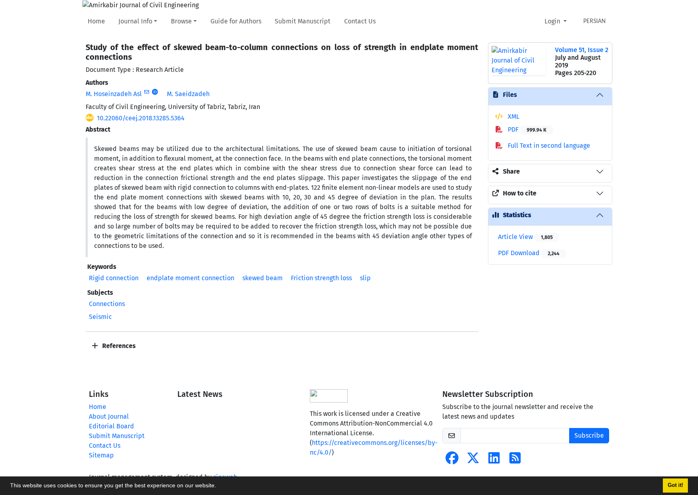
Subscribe (589, 435)
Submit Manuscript (302, 21)
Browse (181, 21)
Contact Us (360, 21)
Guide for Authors (235, 21)
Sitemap (101, 455)
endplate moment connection (190, 278)
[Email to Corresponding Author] (146, 92)
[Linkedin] (494, 460)
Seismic (100, 317)
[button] (219, 486)
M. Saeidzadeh (188, 94)
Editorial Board (111, 426)
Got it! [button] (675, 485)
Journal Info (135, 21)
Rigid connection (114, 278)
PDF (526, 129)
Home (96, 21)
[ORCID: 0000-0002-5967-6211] (155, 92)
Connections (107, 304)
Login (553, 21)
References (118, 346)
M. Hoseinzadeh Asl (114, 94)
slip (365, 278)
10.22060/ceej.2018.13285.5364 (141, 118)
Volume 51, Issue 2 (581, 50)
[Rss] (515, 460)
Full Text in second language (548, 145)
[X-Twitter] (473, 460)
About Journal (109, 416)
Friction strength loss (321, 278)
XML (512, 116)
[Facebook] (452, 460)
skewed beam (262, 278)
